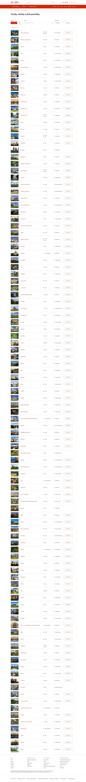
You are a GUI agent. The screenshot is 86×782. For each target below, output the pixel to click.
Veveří (22, 673)
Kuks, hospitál (24, 308)
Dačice (22, 122)
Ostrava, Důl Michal (25, 466)
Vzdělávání (29, 764)
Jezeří (22, 232)
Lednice (22, 342)
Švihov (22, 584)
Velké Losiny (23, 659)
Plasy (22, 480)
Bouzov (22, 60)
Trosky (22, 604)
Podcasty (12, 762)
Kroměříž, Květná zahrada (26, 294)
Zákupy (22, 714)
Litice (22, 370)
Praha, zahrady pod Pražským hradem (29, 501)
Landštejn (23, 336)
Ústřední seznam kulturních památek (49, 766)
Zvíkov (22, 735)
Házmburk (23, 156)
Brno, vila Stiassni (24, 67)
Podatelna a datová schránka (64, 761)
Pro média (69, 6)
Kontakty (12, 767)
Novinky (54, 6)
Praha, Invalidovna (25, 494)
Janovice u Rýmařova (25, 205)
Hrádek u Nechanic (25, 191)
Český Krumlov (24, 115)
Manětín (22, 391)
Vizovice (22, 694)
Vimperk (22, 680)
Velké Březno (24, 652)
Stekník (22, 563)
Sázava (22, 549)
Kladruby (23, 253)
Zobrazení (12, 20)
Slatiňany (23, 556)
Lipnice (22, 363)
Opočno (22, 460)
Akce (58, 6)
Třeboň (22, 611)
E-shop (61, 6)
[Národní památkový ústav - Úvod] (15, 2)
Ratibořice (23, 535)
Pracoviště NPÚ (46, 759)
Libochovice (23, 356)
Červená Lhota (24, 101)
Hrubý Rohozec (24, 198)
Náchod (22, 425)
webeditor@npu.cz (63, 778)
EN (74, 2)
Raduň (22, 522)
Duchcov (22, 129)
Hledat (25, 20)
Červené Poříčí (24, 108)
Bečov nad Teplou (25, 32)
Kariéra (65, 6)
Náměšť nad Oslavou (25, 432)
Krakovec (23, 274)
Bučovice (23, 81)
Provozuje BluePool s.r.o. (71, 778)
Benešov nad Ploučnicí (25, 39)
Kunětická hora (24, 315)
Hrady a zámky (15, 6)
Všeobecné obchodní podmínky (43, 778)
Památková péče (32, 6)
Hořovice (23, 177)
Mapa (20, 22)
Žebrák (22, 742)
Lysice (22, 384)
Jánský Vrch (23, 212)
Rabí (22, 515)
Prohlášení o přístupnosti (21, 778)
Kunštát (22, 322)
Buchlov (22, 88)
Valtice (22, 639)
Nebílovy (23, 439)
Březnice (23, 74)
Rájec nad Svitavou (25, 528)
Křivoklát (23, 301)
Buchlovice (23, 94)
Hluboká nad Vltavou (25, 163)
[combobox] (39, 23)
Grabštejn (23, 143)
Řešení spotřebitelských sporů (31, 778)
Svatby (45, 767)
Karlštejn (23, 246)
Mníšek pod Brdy (24, 411)
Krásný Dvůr (23, 280)
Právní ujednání (13, 778)
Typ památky (57, 20)
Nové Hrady (23, 446)
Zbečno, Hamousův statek (26, 721)
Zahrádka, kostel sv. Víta (26, 708)
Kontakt (73, 6)
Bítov (22, 53)
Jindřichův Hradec (25, 239)
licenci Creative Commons (33, 770)
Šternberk (23, 577)
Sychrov (22, 570)
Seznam (14, 22)
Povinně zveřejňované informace (65, 759)
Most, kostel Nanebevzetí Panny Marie (29, 418)
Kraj (65, 20)
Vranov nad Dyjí (24, 701)
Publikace (12, 764)
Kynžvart (22, 329)
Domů (12, 758)
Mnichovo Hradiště (25, 404)
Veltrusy (22, 666)
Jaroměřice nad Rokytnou (26, 225)
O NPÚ (24, 6)
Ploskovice (23, 487)
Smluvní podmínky (63, 764)
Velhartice (23, 646)
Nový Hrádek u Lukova (25, 453)
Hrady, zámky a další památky (31, 759)
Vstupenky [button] (67, 32)
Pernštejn (23, 473)
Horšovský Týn (24, 170)
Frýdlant (22, 136)
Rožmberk (23, 542)
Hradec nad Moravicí (25, 184)
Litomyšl (22, 377)
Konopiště (23, 260)
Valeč (22, 632)
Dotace (61, 766)
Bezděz (22, 46)
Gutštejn (22, 150)
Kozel (22, 267)
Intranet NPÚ (62, 767)
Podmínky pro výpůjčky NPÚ (54, 778)
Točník (22, 597)
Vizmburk (23, 687)
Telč (22, 590)
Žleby (22, 749)
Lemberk (23, 349)
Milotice (22, 398)
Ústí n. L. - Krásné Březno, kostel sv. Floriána (30, 625)
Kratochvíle (23, 287)
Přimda (22, 508)
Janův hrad (23, 218)
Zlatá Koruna (23, 728)
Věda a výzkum (29, 766)
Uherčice (23, 618)
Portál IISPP (45, 764)
